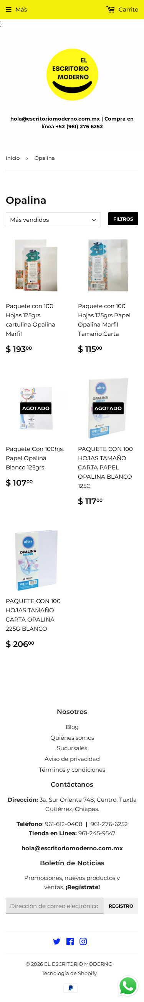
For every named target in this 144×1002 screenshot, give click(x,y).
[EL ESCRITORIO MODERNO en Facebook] (70, 942)
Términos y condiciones (72, 769)
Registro (121, 906)
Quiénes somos (72, 737)
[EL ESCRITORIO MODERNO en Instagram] (83, 942)
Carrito (127, 9)
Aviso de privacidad (72, 758)
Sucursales (72, 748)
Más (21, 9)
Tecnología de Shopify (69, 973)
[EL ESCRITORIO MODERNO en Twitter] (57, 942)
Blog (72, 727)
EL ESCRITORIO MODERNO (78, 964)
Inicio (13, 158)
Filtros (123, 219)
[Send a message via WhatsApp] (128, 986)
